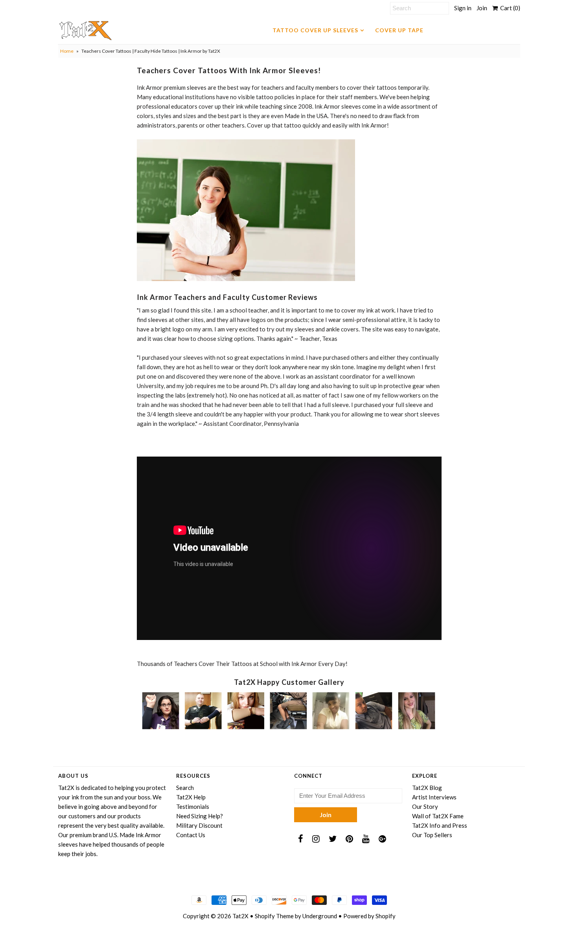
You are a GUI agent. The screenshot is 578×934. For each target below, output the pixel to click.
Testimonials (192, 806)
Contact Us (190, 834)
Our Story (425, 806)
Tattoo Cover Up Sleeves (315, 30)
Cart (509, 7)
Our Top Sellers (432, 834)
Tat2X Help (191, 797)
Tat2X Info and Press (439, 825)
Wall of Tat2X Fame (438, 815)
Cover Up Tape (399, 30)
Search (185, 787)
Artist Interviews (434, 797)
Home (67, 51)
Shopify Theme (274, 915)
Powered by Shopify (369, 915)
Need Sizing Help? (199, 815)
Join (482, 7)
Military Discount (199, 825)
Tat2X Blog (427, 787)
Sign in (462, 7)
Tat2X (240, 915)
